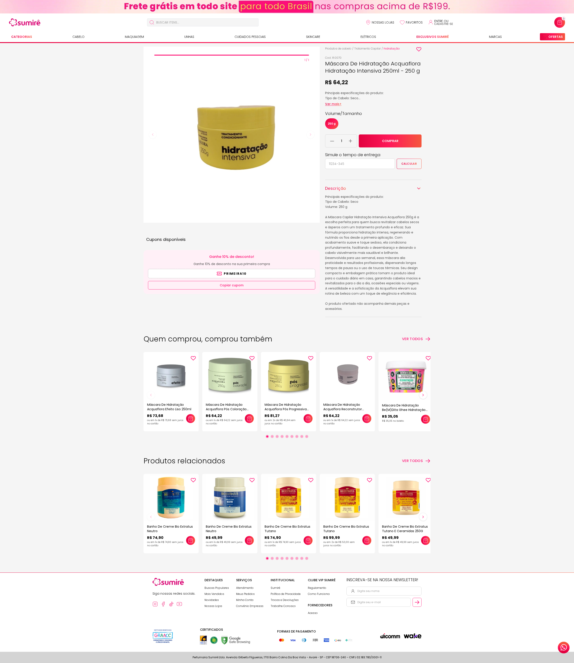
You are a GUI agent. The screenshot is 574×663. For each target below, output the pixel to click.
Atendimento (245, 588)
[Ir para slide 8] (301, 436)
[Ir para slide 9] (306, 436)
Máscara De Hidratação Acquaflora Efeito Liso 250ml (169, 406)
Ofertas (555, 37)
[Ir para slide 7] (296, 436)
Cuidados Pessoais (250, 37)
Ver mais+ (333, 104)
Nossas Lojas (383, 22)
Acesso (313, 613)
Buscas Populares (216, 588)
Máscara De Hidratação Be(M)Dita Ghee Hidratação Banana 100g (404, 410)
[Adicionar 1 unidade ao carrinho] (350, 141)
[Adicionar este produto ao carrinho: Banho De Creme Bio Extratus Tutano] (308, 540)
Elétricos (368, 37)
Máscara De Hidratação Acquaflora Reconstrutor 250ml (342, 409)
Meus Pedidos (245, 594)
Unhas (189, 37)
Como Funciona (319, 594)
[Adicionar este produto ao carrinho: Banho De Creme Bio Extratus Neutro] (190, 540)
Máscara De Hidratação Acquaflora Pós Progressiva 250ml (286, 409)
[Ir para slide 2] (272, 436)
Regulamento (317, 588)
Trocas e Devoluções (285, 600)
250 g (332, 123)
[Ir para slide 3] (277, 436)
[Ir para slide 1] (267, 436)
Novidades (211, 600)
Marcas (495, 37)
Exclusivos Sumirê (432, 37)
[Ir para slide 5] (287, 436)
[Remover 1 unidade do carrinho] (332, 141)
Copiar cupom (232, 285)
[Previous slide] (153, 134)
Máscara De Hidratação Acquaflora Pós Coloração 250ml (226, 409)
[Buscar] (151, 22)
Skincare (313, 37)
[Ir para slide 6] (292, 436)
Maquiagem (134, 37)
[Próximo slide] (423, 395)
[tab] (231, 55)
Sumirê (275, 588)
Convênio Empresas (249, 606)
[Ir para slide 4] (282, 436)
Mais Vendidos (214, 594)
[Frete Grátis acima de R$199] (287, 6)
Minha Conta (244, 600)
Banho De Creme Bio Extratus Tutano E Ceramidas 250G (405, 528)
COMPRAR (390, 141)
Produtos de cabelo (338, 48)
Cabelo (78, 37)
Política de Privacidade (286, 594)
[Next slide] (310, 134)
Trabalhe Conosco (283, 606)
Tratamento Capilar (367, 48)
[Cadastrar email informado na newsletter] (417, 602)
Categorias (21, 37)
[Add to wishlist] (419, 49)
